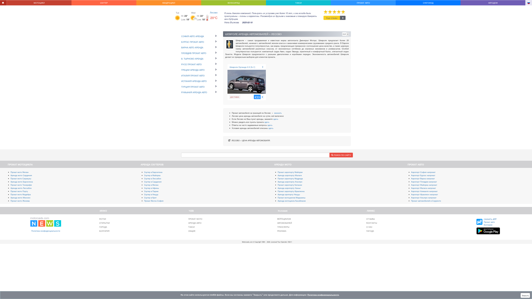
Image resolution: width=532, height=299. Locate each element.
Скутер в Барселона (153, 172)
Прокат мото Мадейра (21, 194)
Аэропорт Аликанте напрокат (424, 191)
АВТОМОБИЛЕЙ (284, 222)
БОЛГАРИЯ (104, 231)
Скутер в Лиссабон (152, 178)
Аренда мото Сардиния (21, 175)
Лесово (214, 12)
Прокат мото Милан (20, 172)
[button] (39, 2)
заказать (278, 112)
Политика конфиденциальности (45, 230)
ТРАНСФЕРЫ (283, 226)
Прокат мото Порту (19, 191)
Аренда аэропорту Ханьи (289, 188)
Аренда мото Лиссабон (21, 188)
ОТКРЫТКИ (104, 222)
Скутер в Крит (150, 197)
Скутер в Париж (151, 191)
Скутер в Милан (151, 184)
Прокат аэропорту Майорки (290, 172)
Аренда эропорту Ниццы (289, 194)
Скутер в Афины (151, 188)
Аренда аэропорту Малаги (290, 175)
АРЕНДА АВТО (194, 222)
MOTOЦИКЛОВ (284, 218)
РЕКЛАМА (281, 231)
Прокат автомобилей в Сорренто (426, 200)
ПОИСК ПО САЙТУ (342, 155)
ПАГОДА (370, 231)
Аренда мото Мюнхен (20, 197)
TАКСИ (191, 226)
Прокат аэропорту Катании (290, 184)
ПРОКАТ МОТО (195, 218)
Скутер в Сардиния (153, 181)
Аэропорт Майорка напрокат (424, 184)
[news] (45, 221)
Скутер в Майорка (152, 175)
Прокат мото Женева (20, 200)
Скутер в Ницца (151, 194)
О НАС (369, 226)
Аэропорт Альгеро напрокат (423, 197)
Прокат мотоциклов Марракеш (291, 197)
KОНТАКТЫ (371, 222)
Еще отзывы (331, 17)
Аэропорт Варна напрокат (423, 178)
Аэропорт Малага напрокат (423, 188)
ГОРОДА (103, 226)
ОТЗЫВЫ (370, 218)
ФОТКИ (102, 218)
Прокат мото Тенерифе (21, 184)
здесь (275, 119)
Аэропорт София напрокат (423, 172)
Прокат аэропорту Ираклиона (291, 191)
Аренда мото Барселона (22, 181)
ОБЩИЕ (191, 231)
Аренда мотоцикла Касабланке (292, 200)
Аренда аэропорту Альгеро (290, 181)
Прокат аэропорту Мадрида (290, 178)
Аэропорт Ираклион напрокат (424, 194)
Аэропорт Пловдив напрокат (424, 181)
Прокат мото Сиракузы (21, 178)
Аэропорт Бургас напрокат (423, 175)
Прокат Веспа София (153, 200)
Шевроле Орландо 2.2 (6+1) (242, 67)
